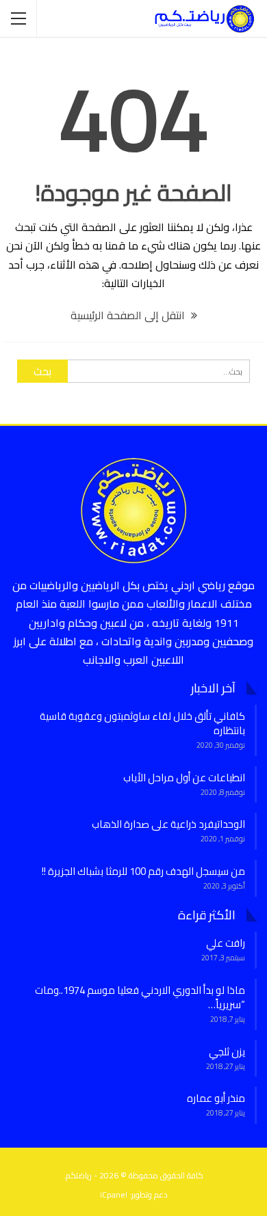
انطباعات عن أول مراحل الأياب (184, 777)
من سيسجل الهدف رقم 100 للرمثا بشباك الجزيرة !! (143, 871)
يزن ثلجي (227, 1052)
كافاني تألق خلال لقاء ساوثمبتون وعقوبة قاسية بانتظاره (142, 723)
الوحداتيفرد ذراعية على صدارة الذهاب (168, 824)
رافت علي (225, 943)
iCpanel (113, 1194)
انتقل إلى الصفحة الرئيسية (129, 315)
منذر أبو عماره (216, 1098)
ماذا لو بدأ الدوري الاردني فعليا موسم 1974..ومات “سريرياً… (140, 997)
